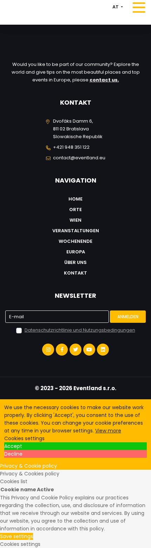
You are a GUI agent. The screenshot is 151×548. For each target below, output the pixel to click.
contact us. (104, 79)
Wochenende (75, 241)
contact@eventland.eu (79, 157)
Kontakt (75, 273)
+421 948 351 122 (71, 147)
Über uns (75, 262)
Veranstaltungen (75, 230)
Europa (75, 251)
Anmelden (127, 317)
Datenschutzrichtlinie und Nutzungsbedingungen (80, 330)
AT (116, 7)
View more (108, 430)
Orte (75, 209)
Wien (75, 220)
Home (75, 199)
